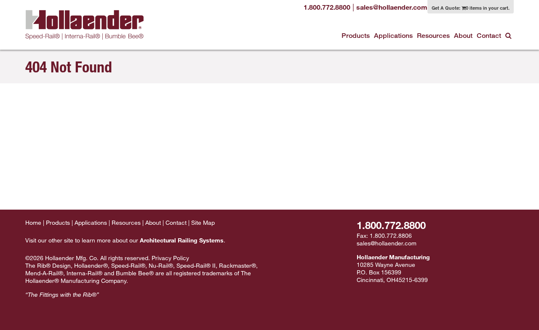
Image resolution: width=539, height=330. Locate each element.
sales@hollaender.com (386, 243)
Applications (393, 36)
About (463, 36)
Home (33, 222)
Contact (489, 36)
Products (356, 36)
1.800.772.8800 (391, 225)
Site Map (203, 222)
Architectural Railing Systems (182, 240)
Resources (433, 36)
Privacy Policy (170, 257)
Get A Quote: (471, 8)
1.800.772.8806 (391, 235)
